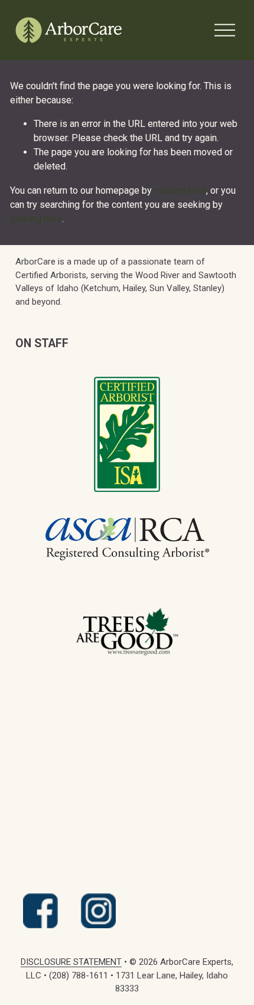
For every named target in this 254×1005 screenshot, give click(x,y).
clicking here (180, 190)
